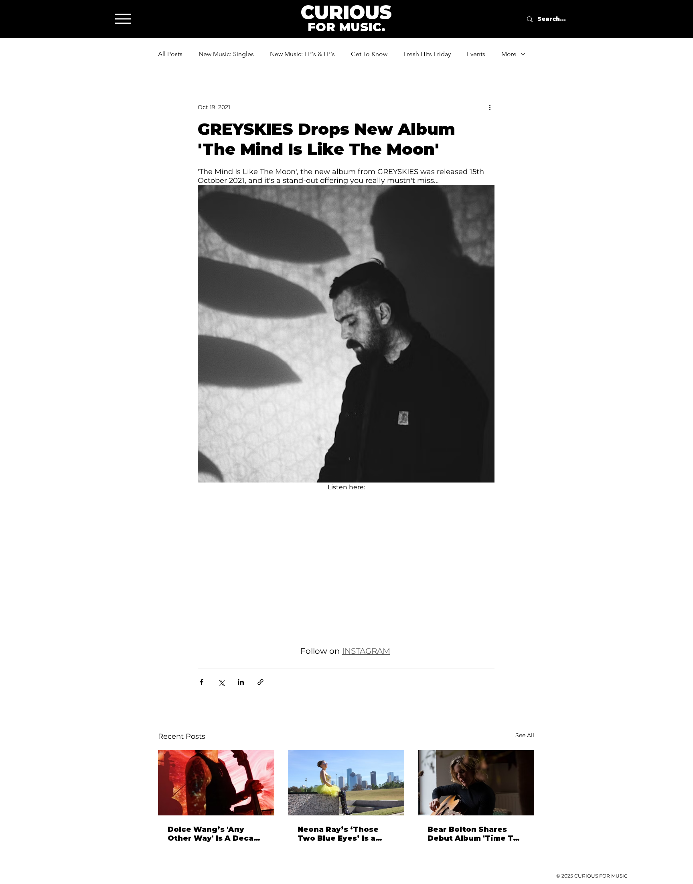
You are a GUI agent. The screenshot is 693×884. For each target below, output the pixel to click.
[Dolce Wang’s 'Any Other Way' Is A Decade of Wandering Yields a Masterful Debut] (216, 782)
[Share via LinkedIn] (241, 682)
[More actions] (489, 107)
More (509, 54)
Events (476, 54)
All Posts (170, 54)
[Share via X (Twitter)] (221, 682)
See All (524, 735)
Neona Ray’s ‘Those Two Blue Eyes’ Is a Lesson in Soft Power (341, 834)
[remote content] (346, 569)
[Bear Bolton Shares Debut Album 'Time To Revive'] (476, 782)
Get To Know (369, 54)
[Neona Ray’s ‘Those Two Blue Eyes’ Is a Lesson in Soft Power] (346, 782)
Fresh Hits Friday (427, 54)
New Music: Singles (226, 54)
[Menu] (123, 18)
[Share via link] (260, 682)
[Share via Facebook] (201, 682)
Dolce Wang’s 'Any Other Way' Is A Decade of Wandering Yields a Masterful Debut (216, 834)
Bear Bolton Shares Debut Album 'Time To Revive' (473, 834)
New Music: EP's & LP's (302, 54)
